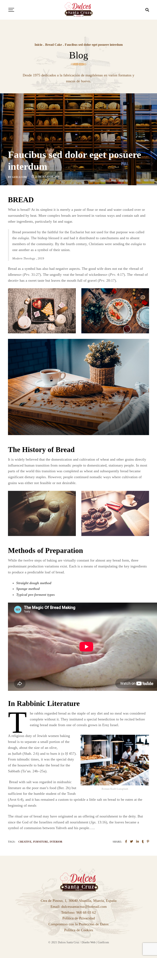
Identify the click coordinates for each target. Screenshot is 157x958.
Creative (24, 841)
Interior (56, 841)
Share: (117, 841)
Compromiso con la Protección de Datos (78, 924)
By (17, 177)
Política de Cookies (78, 930)
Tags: (11, 841)
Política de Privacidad (78, 918)
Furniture (40, 841)
